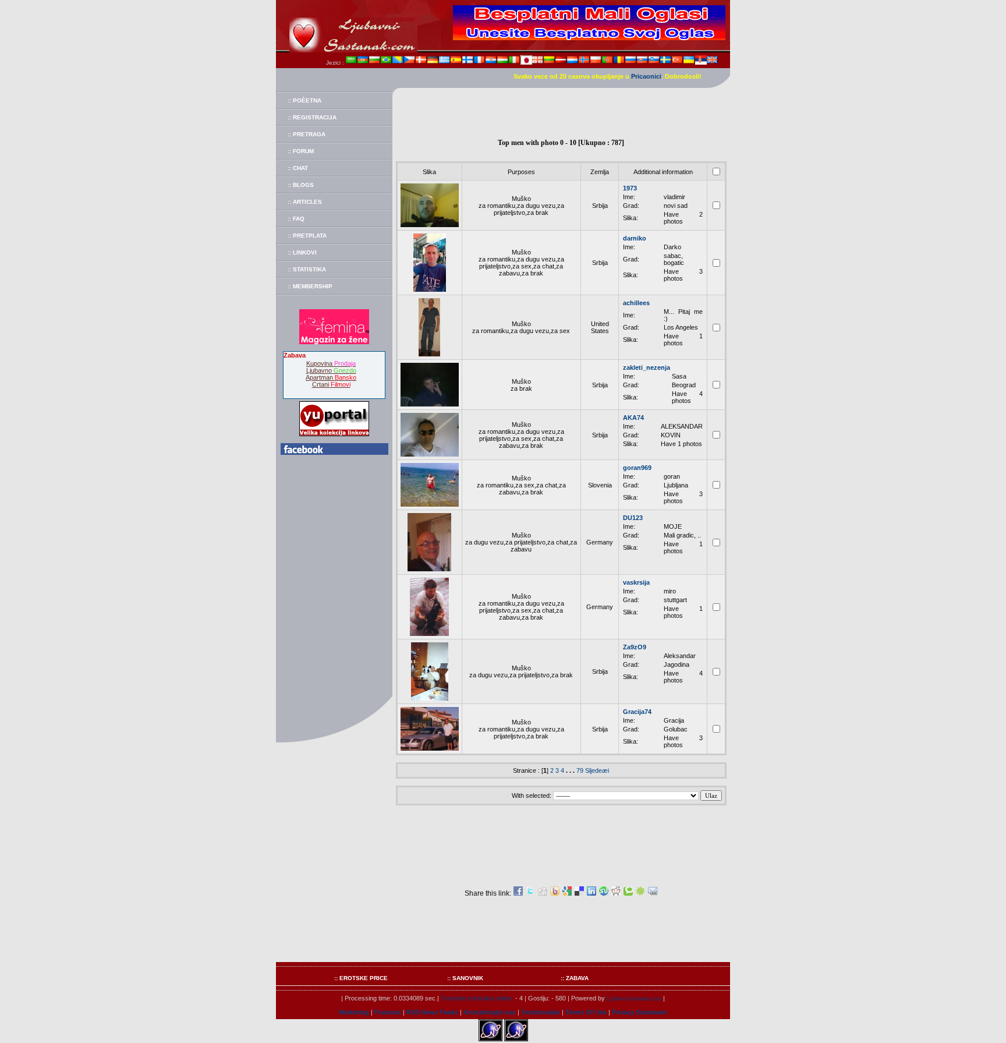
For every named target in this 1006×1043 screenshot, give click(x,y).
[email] (652, 893)
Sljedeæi (597, 770)
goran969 (637, 467)
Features (387, 1012)
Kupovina (331, 363)
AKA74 (633, 417)
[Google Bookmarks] (567, 893)
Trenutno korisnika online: (477, 998)
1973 (630, 188)
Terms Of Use (586, 1012)
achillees (636, 302)
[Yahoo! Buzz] (554, 893)
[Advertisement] (561, 114)
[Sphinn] (640, 893)
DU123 (633, 517)
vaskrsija (636, 582)
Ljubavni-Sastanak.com (634, 998)
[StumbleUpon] (603, 893)
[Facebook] (518, 893)
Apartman (331, 377)
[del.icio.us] (579, 893)
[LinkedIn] (591, 893)
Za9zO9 (634, 647)
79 (579, 770)
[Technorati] (628, 893)
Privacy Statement (639, 1012)
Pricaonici (646, 76)
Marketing (354, 1012)
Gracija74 (637, 711)
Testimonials (540, 1012)
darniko (634, 238)
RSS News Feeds (432, 1012)
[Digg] (542, 893)
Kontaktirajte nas (489, 1012)
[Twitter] (530, 893)
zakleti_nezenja (646, 367)
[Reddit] (616, 893)
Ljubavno (331, 370)
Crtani (331, 384)
